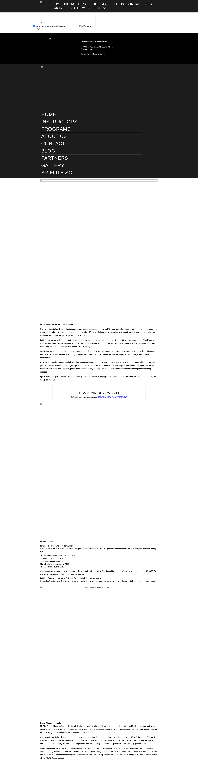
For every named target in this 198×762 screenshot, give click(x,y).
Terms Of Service (99, 54)
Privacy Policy (86, 54)
